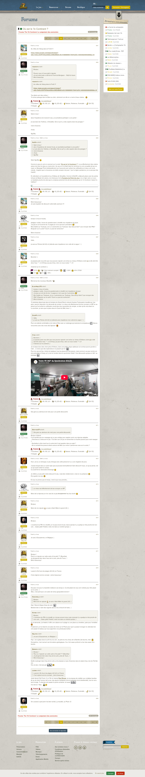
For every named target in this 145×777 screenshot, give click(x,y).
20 (85, 38)
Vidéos (38, 749)
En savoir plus (99, 773)
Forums (68, 7)
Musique (39, 752)
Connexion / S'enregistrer (121, 7)
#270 (97, 408)
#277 (97, 551)
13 (57, 38)
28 (93, 38)
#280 (97, 698)
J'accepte (111, 773)
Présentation (20, 747)
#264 (97, 138)
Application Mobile (42, 759)
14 (61, 38)
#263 (97, 110)
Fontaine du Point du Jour (70, 178)
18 (77, 38)
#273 (97, 484)
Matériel (19, 754)
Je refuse (120, 773)
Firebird (23, 68)
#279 (97, 584)
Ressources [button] (53, 7)
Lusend (24, 574)
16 (69, 38)
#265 (97, 198)
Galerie (18, 757)
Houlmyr (23, 540)
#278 (97, 568)
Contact (57, 758)
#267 (97, 237)
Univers (19, 749)
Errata (38, 757)
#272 (97, 458)
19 (81, 38)
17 (73, 38)
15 (65, 38)
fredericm (24, 52)
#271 (97, 425)
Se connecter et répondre (58, 731)
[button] (95, 3)
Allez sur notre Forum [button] (115, 89)
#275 (97, 517)
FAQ (37, 747)
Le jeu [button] (39, 7)
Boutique (81, 7)
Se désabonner (107, 749)
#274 (97, 501)
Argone (24, 465)
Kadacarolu (23, 507)
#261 (97, 45)
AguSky (24, 117)
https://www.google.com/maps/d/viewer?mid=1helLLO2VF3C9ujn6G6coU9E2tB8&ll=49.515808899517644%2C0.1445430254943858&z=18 (62, 54)
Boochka (23, 557)
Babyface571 (24, 415)
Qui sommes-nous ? (62, 747)
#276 (97, 534)
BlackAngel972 (24, 222)
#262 (97, 62)
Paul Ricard (62, 678)
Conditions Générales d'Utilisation (62, 750)
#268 (97, 253)
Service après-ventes (62, 761)
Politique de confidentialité (60, 755)
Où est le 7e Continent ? (35, 28)
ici (87, 261)
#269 (97, 277)
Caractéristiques (22, 752)
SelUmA (23, 243)
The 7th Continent (31, 32)
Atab (23, 260)
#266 (97, 215)
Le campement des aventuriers (48, 32)
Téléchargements (41, 754)
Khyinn (24, 524)
